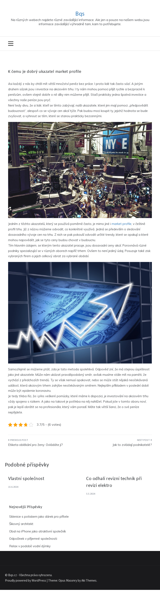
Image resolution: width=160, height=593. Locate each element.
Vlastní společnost (26, 478)
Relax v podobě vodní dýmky (30, 546)
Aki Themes (88, 580)
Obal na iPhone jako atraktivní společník (37, 531)
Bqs (80, 14)
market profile (121, 224)
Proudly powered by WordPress (26, 580)
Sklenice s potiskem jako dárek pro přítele (39, 517)
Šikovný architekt (21, 524)
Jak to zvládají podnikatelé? (132, 445)
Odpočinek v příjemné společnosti (33, 539)
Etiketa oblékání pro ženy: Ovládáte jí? (35, 445)
